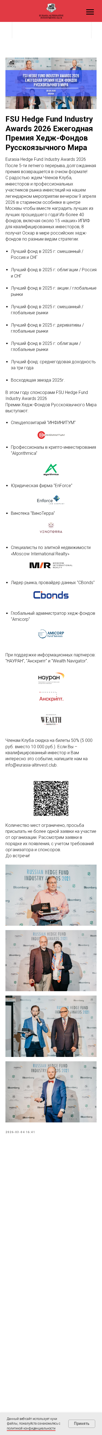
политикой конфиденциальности (31, 1428)
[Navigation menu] (90, 12)
